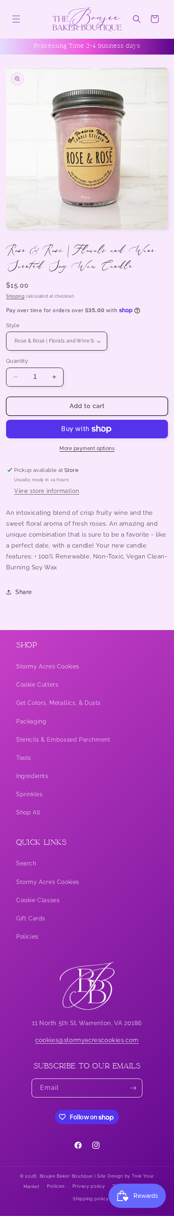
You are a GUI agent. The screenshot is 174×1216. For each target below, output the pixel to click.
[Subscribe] (133, 1088)
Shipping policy (91, 1198)
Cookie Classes (37, 900)
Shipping (15, 296)
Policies (27, 936)
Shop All (28, 812)
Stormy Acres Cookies (47, 666)
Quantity (17, 361)
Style (12, 325)
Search (26, 863)
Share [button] (23, 592)
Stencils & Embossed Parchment (63, 739)
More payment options (87, 448)
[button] (16, 19)
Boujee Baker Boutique (66, 1176)
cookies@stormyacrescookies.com (87, 1040)
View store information (46, 491)
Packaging (31, 721)
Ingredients (32, 776)
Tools (23, 758)
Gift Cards (30, 918)
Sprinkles (29, 794)
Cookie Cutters (37, 684)
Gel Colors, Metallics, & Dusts (58, 703)
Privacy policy (88, 1186)
